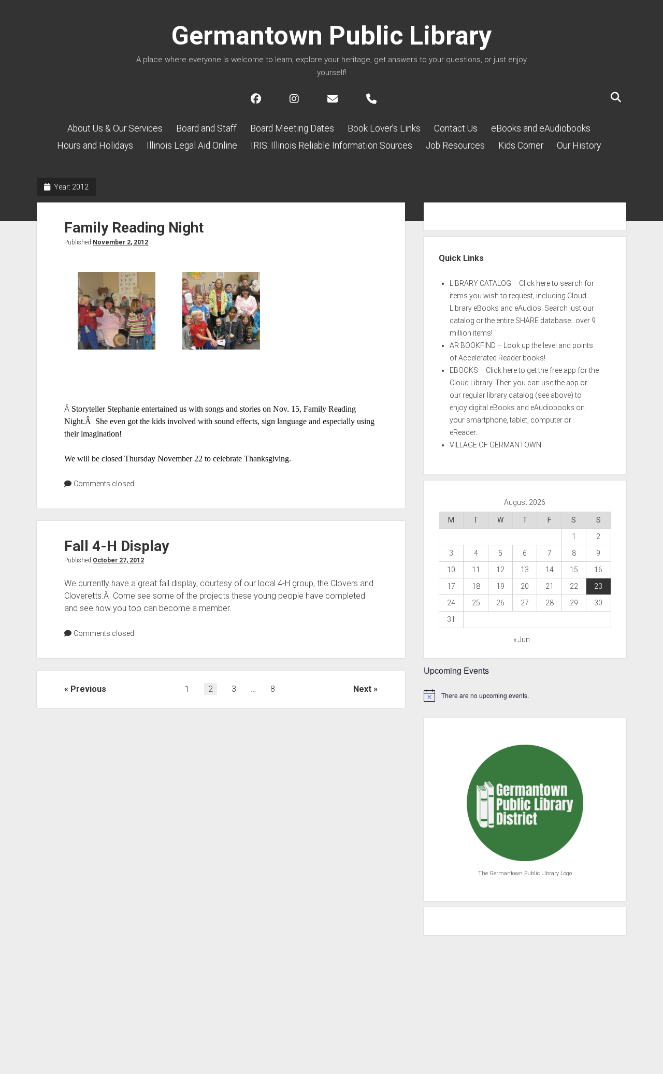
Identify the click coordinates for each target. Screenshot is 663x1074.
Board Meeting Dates (292, 128)
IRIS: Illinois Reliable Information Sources (331, 145)
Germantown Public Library (331, 36)
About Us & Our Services (115, 128)
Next (362, 689)
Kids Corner (520, 145)
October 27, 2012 (118, 560)
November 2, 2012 (120, 242)
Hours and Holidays (95, 145)
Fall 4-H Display (116, 546)
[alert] (525, 695)
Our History (579, 145)
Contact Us (456, 128)
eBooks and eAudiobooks (540, 128)
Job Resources (455, 145)
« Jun (521, 639)
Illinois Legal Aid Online (192, 145)
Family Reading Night (134, 227)
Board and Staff (206, 128)
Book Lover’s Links (384, 128)
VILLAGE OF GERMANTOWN (495, 445)
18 (476, 586)
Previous (88, 689)
